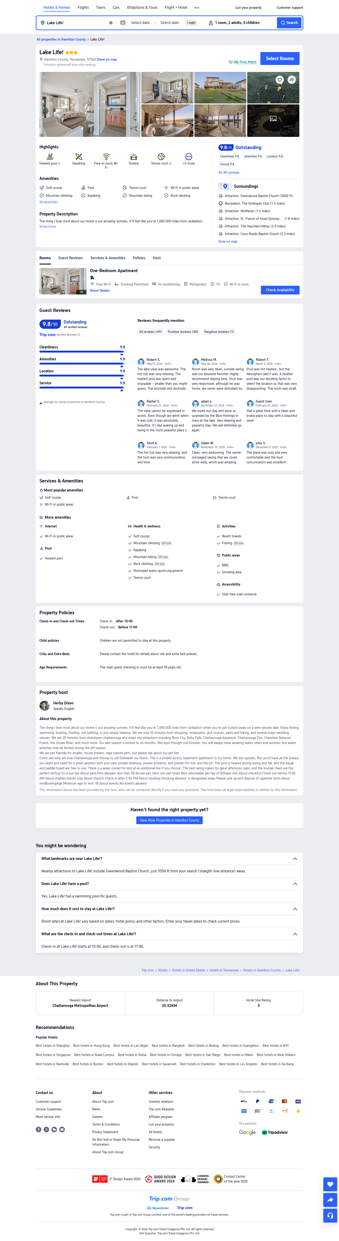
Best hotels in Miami (238, 1055)
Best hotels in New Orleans (276, 1055)
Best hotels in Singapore (53, 1055)
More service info (48, 1117)
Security (154, 1147)
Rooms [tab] (45, 258)
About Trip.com (103, 1101)
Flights (83, 8)
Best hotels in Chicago (166, 1055)
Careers (97, 1117)
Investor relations (161, 1101)
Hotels (162, 970)
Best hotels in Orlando (122, 1064)
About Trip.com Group (107, 1152)
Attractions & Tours (142, 8)
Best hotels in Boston (88, 1064)
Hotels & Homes (56, 8)
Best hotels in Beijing (203, 1045)
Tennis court (227, 497)
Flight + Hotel (176, 8)
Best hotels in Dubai (132, 1055)
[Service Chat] (330, 1216)
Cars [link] (116, 8)
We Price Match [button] (245, 62)
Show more (47, 226)
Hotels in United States (188, 970)
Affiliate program (160, 1117)
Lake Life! (51, 52)
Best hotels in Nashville (52, 1064)
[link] (248, 8)
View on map (227, 241)
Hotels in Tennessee (224, 970)
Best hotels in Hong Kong (91, 1045)
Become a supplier (162, 1139)
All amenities (48, 202)
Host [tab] (157, 258)
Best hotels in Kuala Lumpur (94, 1055)
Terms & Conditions (106, 1124)
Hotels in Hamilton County (262, 970)
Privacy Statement (105, 1132)
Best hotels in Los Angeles (238, 1064)
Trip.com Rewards (161, 1109)
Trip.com (148, 970)
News (96, 1109)
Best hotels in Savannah (159, 1064)
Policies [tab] (139, 258)
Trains (100, 8)
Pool (135, 497)
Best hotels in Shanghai (52, 1045)
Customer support (48, 1101)
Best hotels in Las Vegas (130, 1045)
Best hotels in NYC (276, 1045)
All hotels (155, 1132)
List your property (161, 1124)
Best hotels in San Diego (202, 1055)
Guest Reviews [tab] (70, 258)
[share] (330, 1200)
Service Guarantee (49, 1109)
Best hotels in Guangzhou (240, 1045)
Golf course (53, 497)
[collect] (330, 1184)
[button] (197, 8)
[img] (89, 104)
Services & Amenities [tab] (107, 258)
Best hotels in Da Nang (277, 1064)
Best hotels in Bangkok (168, 1045)
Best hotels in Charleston (198, 1064)
